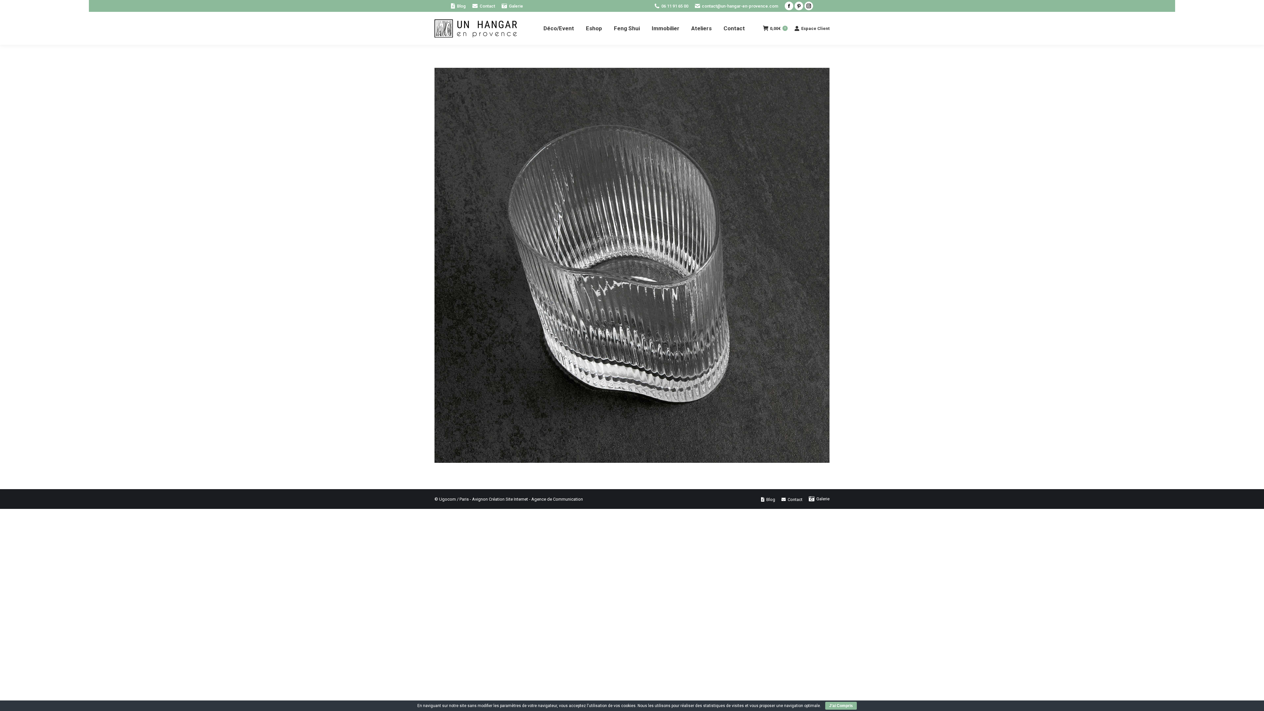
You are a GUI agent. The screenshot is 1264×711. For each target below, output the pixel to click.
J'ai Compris (841, 705)
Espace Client (815, 28)
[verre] (632, 265)
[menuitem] (458, 6)
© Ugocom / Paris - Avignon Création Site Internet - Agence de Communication (508, 499)
